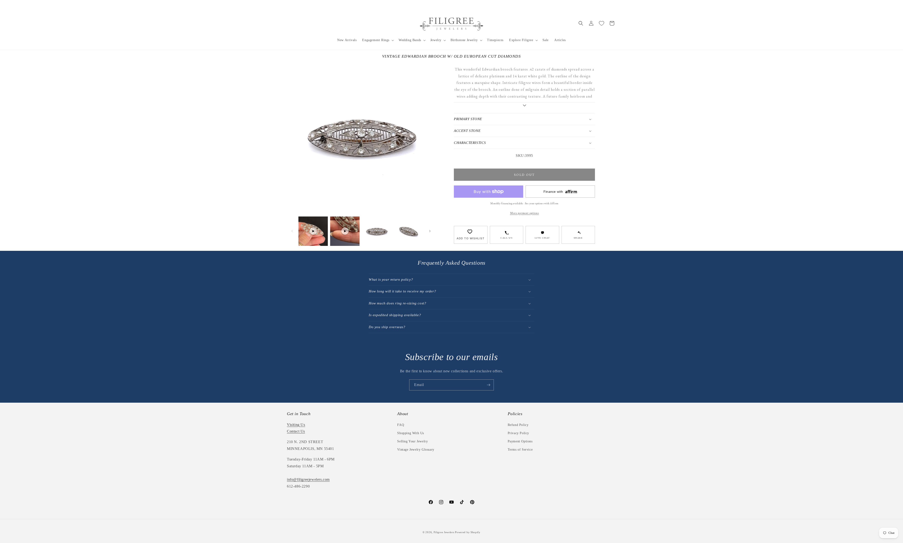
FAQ (400, 425)
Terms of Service (520, 449)
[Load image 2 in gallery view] (408, 231)
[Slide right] (430, 231)
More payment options (524, 213)
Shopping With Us (410, 433)
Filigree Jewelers (444, 532)
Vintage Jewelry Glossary (415, 449)
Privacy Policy (518, 433)
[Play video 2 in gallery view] (345, 231)
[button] (377, 40)
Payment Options (520, 441)
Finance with (560, 191)
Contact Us (296, 431)
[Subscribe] (488, 384)
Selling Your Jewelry (412, 441)
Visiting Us (296, 425)
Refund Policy (518, 425)
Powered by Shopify (467, 532)
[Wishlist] (601, 23)
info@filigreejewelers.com (308, 479)
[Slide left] (292, 231)
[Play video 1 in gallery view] (313, 231)
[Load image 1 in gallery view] (376, 231)
